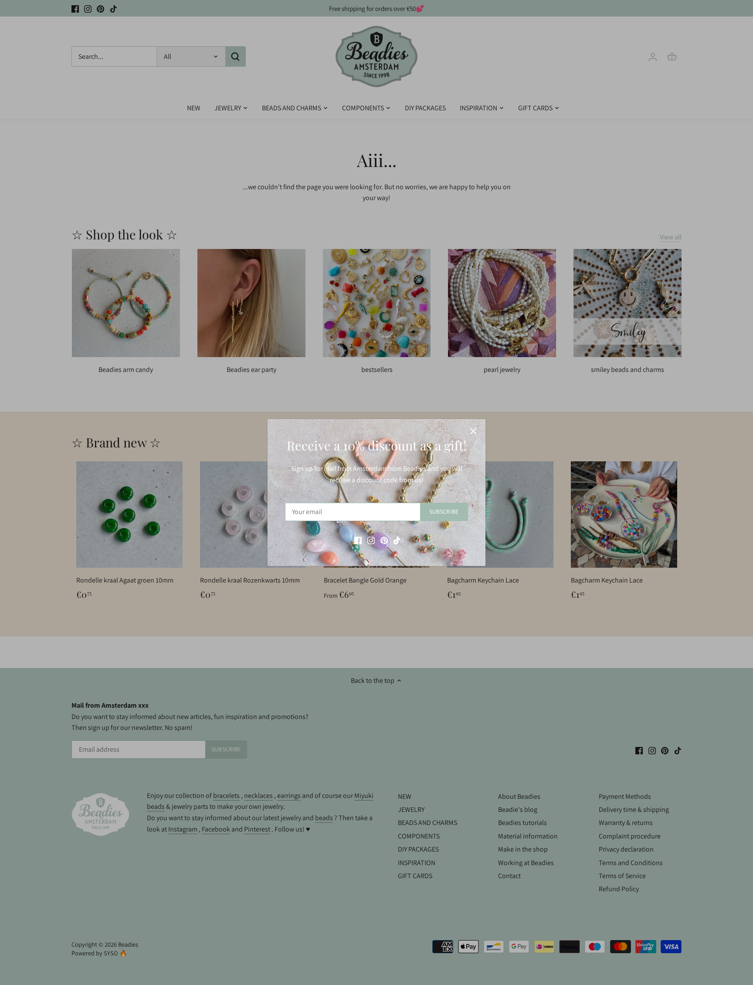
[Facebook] (358, 540)
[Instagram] (371, 540)
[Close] (473, 431)
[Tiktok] (396, 540)
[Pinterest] (384, 540)
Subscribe (443, 511)
